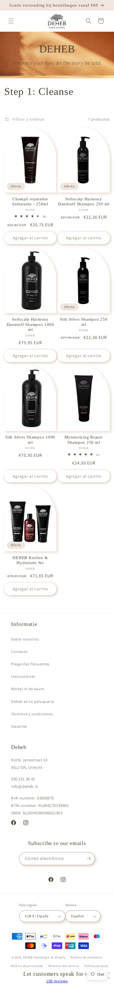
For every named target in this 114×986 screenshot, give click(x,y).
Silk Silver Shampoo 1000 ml (30, 440)
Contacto (19, 651)
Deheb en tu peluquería (32, 701)
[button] (11, 21)
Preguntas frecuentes (30, 663)
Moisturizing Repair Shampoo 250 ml (83, 440)
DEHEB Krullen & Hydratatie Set (30, 560)
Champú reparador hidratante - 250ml (30, 201)
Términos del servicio (63, 966)
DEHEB (28, 957)
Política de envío (96, 966)
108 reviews (57, 981)
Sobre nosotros (25, 639)
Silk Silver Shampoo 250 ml (83, 322)
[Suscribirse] (88, 858)
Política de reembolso (86, 957)
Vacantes (19, 726)
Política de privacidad (27, 966)
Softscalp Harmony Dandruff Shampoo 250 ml (83, 201)
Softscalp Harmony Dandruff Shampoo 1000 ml (30, 324)
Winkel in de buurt (27, 688)
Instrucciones (23, 676)
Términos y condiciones (32, 713)
